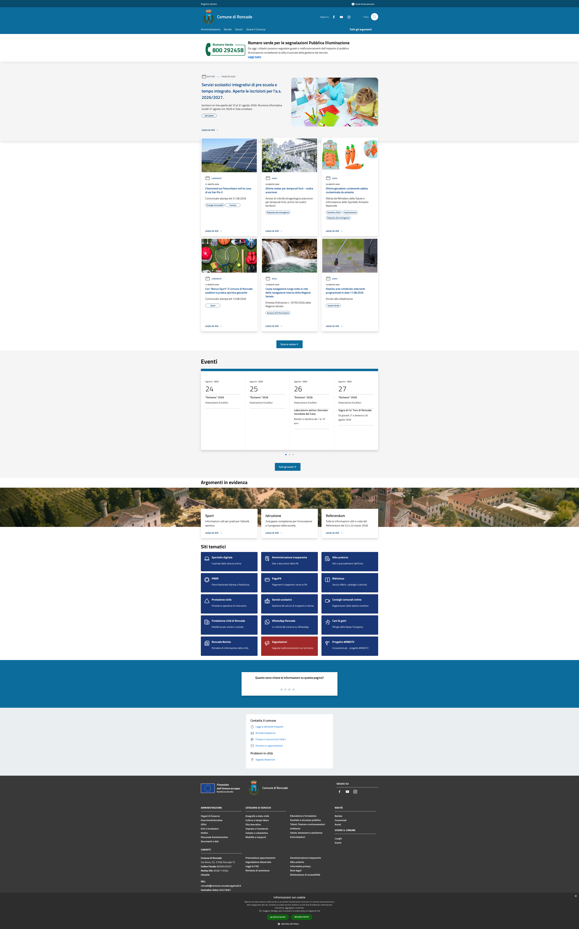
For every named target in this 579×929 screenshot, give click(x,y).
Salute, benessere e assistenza (306, 833)
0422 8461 (225, 890)
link (318, 911)
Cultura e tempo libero (257, 820)
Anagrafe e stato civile (257, 816)
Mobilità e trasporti (255, 837)
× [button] (575, 896)
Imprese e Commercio (256, 828)
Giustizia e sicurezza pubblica (305, 820)
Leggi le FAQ (252, 866)
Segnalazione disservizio (258, 862)
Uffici (203, 824)
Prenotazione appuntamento (260, 858)
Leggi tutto (254, 57)
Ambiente (295, 828)
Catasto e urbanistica (256, 833)
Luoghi (338, 838)
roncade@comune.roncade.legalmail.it (221, 885)
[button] (289, 923)
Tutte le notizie (288, 344)
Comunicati (216, 178)
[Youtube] (340, 17)
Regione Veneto (209, 4)
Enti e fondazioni (210, 828)
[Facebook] (333, 17)
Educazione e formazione (303, 816)
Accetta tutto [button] (277, 917)
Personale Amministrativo (214, 837)
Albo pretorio (297, 862)
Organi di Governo (210, 816)
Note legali (295, 870)
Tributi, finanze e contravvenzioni (307, 824)
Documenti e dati (210, 841)
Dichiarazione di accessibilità (305, 874)
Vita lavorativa (253, 824)
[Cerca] (374, 16)
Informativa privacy (300, 866)
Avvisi (274, 178)
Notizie (211, 76)
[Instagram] (348, 17)
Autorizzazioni (297, 837)
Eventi (338, 842)
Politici (204, 833)
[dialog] (289, 911)
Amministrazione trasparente (305, 858)
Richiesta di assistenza (257, 870)
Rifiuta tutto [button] (301, 917)
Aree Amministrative (211, 820)
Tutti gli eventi (286, 467)
